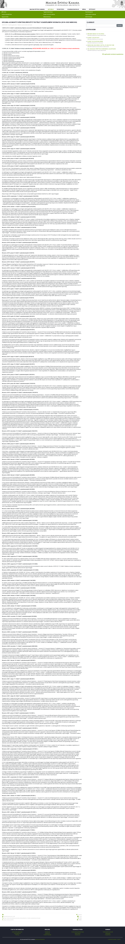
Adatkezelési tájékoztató (17, 931)
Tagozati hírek (5, 16)
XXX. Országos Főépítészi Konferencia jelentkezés (101, 49)
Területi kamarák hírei (7, 14)
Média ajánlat (77, 933)
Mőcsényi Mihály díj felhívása (95, 34)
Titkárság (17, 934)
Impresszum (77, 934)
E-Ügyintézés (108, 934)
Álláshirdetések (47, 16)
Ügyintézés (60, 9)
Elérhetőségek (88, 16)
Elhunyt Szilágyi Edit (93, 37)
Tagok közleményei (48, 12)
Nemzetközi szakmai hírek (103, 46)
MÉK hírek (4, 12)
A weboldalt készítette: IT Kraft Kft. (114, 939)
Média (84, 9)
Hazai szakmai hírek (101, 35)
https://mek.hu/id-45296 (9, 919)
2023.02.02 (4, 24)
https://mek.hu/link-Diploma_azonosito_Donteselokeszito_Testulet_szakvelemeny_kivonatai (22, 918)
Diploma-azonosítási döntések (25, 24)
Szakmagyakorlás (73, 9)
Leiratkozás (47, 933)
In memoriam (100, 39)
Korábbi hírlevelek (47, 934)
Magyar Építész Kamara (37, 9)
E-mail (80, 916)
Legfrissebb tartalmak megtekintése (113, 54)
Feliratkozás (47, 931)
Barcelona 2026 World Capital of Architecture (100, 45)
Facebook (80, 914)
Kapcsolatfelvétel (40, 939)
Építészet (92, 9)
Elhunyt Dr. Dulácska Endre (95, 41)
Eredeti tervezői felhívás (49, 14)
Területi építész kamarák (108, 931)
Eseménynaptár (89, 12)
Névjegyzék (107, 933)
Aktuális (51, 9)
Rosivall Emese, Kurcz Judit (9, 916)
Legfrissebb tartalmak (90, 14)
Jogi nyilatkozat (17, 933)
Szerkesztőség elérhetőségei (77, 931)
